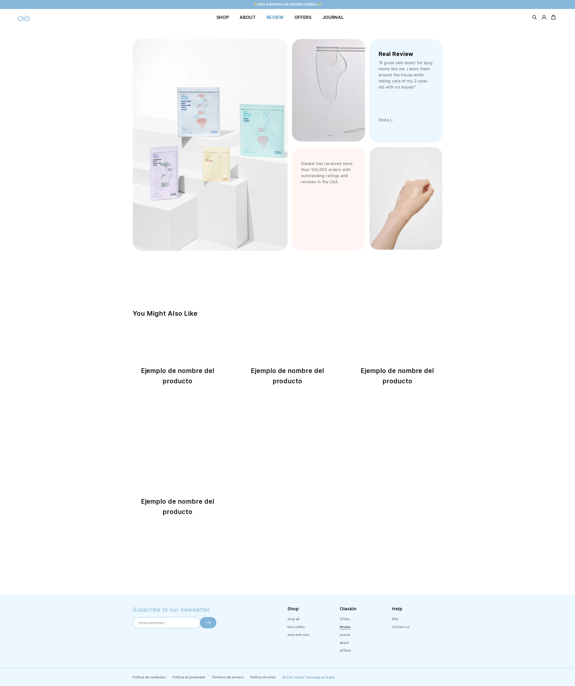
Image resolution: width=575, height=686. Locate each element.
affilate (345, 650)
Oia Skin (299, 677)
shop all (293, 619)
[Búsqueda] (534, 17)
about (344, 642)
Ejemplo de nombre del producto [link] (177, 376)
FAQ (395, 619)
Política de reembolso (149, 677)
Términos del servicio (228, 677)
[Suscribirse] (208, 622)
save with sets (299, 634)
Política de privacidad (188, 677)
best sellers (296, 627)
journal (345, 634)
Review (345, 627)
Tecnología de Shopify (320, 677)
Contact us (400, 627)
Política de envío (263, 677)
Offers (345, 619)
